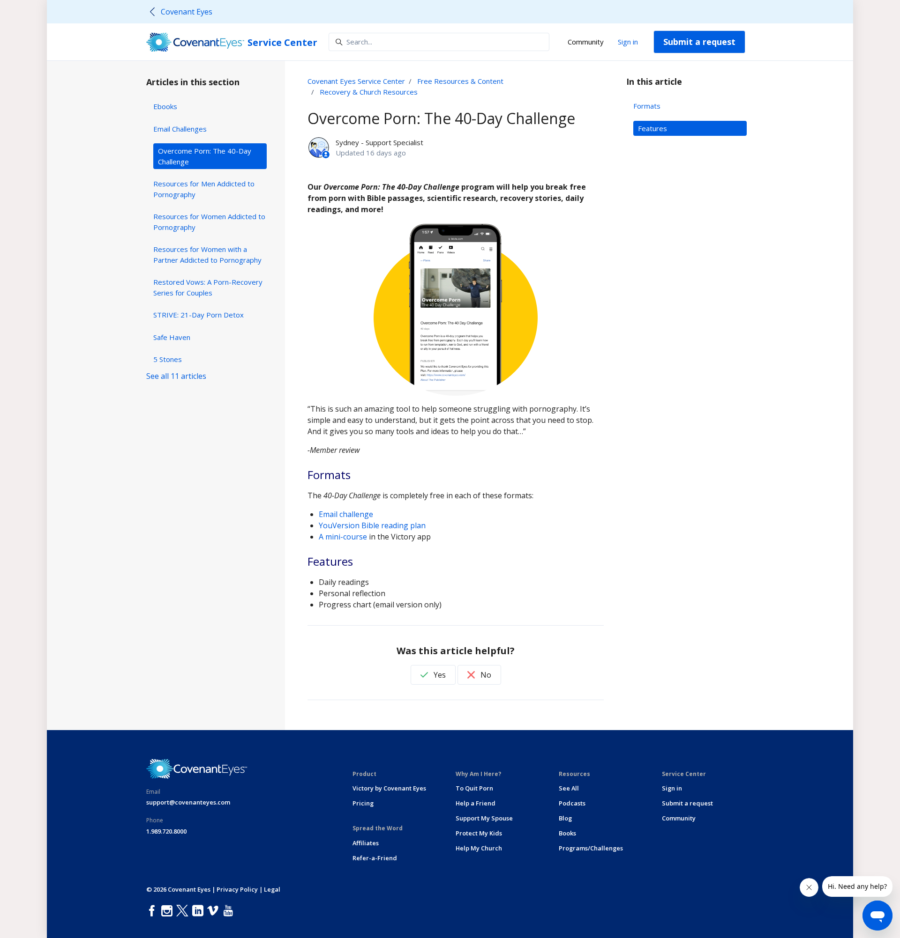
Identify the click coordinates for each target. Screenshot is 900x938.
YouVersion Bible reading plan (372, 525)
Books (567, 833)
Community (586, 41)
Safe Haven (171, 337)
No (485, 675)
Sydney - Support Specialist (379, 142)
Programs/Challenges (591, 848)
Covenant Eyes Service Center (356, 81)
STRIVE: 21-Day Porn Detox (198, 314)
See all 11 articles (176, 376)
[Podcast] (239, 911)
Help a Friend (475, 803)
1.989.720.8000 (166, 831)
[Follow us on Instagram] (168, 911)
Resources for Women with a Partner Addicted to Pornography (207, 254)
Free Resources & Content (460, 81)
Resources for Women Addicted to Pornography (209, 222)
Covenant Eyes (186, 12)
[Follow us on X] (184, 911)
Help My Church (479, 848)
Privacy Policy (237, 889)
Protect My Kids (479, 833)
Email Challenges (180, 128)
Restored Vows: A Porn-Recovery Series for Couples (207, 287)
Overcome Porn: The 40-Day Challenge (204, 156)
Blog (565, 818)
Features (652, 128)
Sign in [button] (628, 41)
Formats (646, 106)
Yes (439, 675)
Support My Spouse (484, 818)
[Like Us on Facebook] (153, 911)
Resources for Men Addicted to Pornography (204, 189)
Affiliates (365, 843)
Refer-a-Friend (374, 858)
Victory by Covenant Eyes (389, 788)
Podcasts (572, 803)
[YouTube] (230, 911)
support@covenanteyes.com (188, 802)
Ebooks (165, 106)
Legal (272, 889)
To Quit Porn (474, 788)
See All (569, 788)
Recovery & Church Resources (369, 91)
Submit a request (699, 41)
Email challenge (346, 514)
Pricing (363, 803)
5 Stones (167, 359)
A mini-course (343, 537)
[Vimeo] (215, 911)
